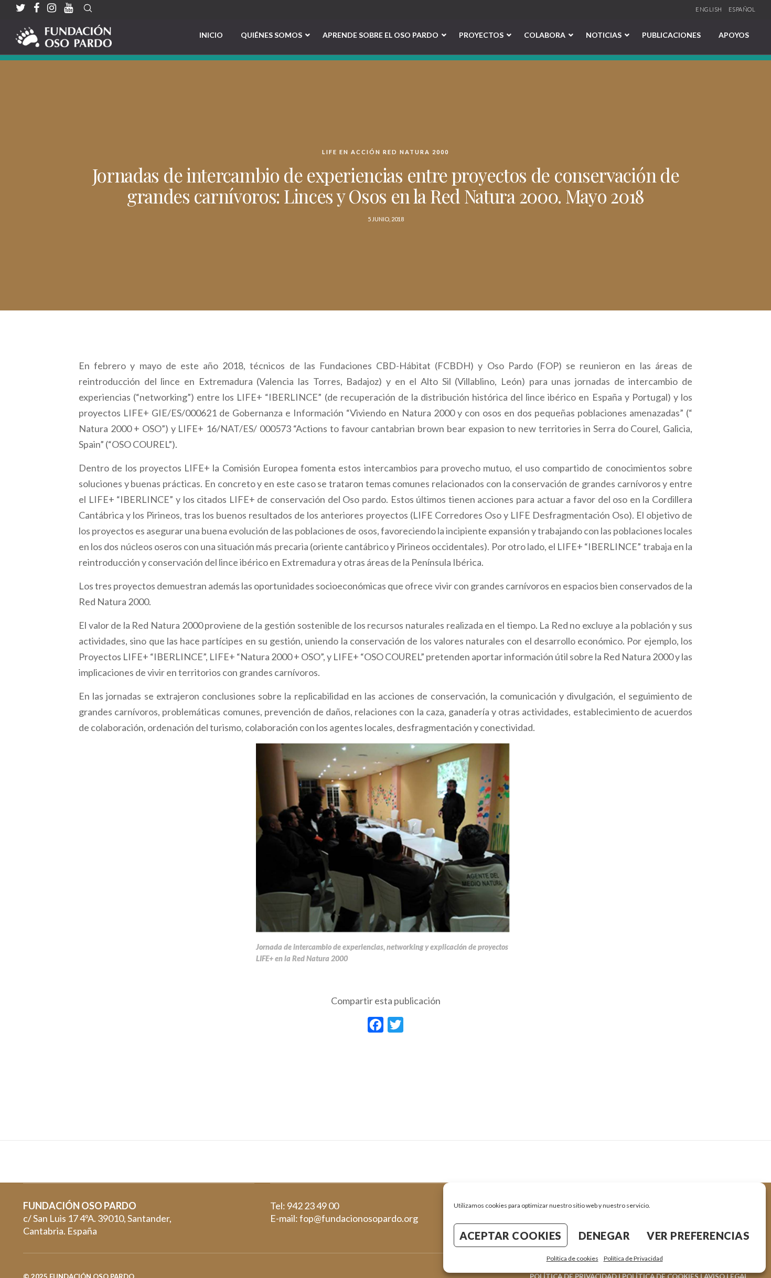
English (708, 9)
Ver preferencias (698, 1235)
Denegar (604, 1235)
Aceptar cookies (510, 1235)
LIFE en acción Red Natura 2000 (385, 151)
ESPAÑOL (742, 9)
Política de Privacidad (633, 1258)
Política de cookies (572, 1258)
